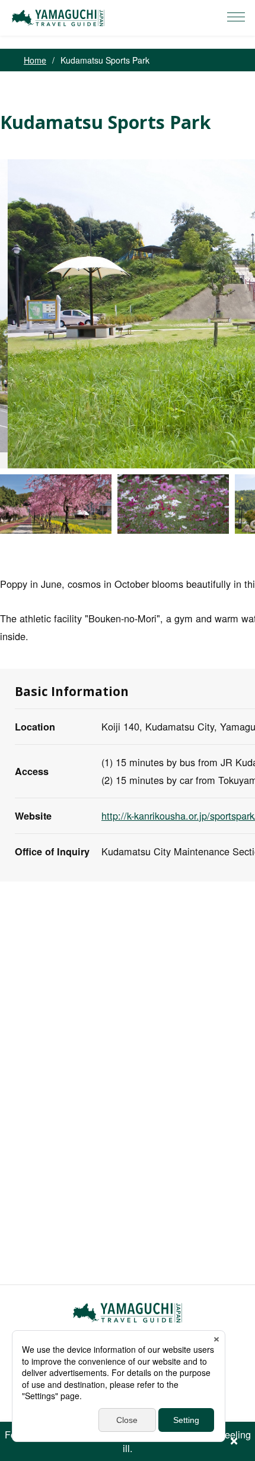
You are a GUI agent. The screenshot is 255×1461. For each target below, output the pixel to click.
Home (35, 60)
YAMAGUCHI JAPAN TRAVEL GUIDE (60, 18)
